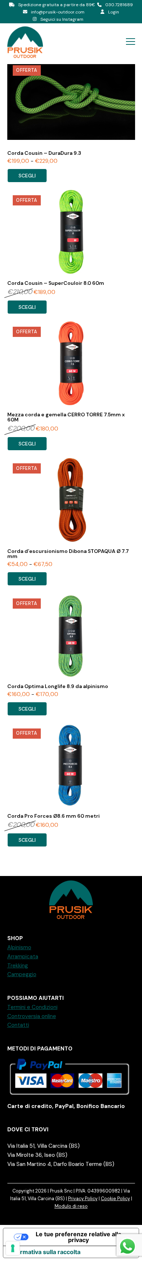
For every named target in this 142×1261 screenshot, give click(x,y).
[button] (130, 41)
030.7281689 (119, 5)
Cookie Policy (115, 1198)
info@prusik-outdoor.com (57, 12)
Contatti (18, 1025)
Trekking (17, 965)
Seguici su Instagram (61, 19)
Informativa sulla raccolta (44, 1252)
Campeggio (21, 974)
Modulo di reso (71, 1206)
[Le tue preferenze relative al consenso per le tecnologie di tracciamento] (13, 1248)
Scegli (27, 175)
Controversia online (31, 1016)
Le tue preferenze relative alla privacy (78, 1237)
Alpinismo (19, 947)
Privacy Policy (83, 1198)
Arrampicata (22, 956)
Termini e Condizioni (32, 1007)
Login (113, 12)
